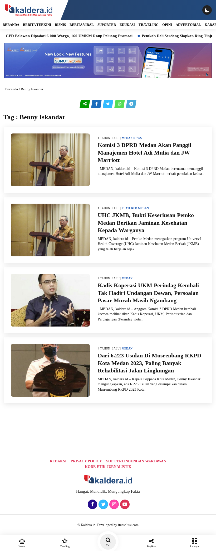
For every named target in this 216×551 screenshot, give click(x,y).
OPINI (167, 25)
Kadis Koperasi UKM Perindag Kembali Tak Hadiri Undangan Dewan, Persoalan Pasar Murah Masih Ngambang (148, 293)
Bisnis (60, 25)
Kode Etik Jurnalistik (108, 467)
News (137, 138)
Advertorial (188, 25)
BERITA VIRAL (82, 25)
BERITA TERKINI (37, 25)
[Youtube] (124, 504)
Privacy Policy (86, 461)
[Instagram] (113, 504)
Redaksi (58, 461)
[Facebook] (91, 504)
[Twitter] (102, 504)
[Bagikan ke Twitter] (108, 104)
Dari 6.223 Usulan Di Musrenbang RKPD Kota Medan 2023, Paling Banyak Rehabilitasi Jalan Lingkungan (149, 363)
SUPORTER (106, 25)
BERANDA (11, 25)
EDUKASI (127, 25)
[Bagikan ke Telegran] (131, 104)
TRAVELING (149, 25)
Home (21, 546)
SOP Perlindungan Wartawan (136, 461)
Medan (127, 138)
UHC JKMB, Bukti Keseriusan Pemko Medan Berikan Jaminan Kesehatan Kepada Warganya (146, 222)
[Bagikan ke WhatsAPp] (120, 104)
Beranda (11, 89)
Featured (129, 208)
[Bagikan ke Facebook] (97, 104)
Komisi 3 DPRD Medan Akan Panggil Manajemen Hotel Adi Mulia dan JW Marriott (144, 152)
